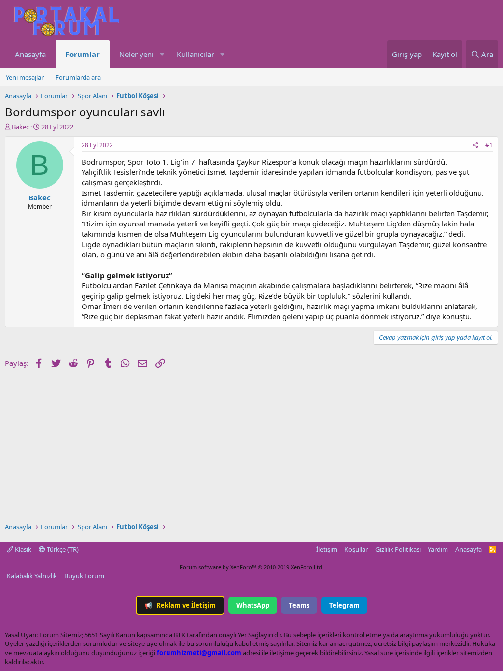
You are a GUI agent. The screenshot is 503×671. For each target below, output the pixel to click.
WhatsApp (252, 605)
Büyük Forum (84, 575)
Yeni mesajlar (25, 77)
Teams (299, 605)
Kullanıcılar (195, 54)
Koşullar (356, 549)
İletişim (326, 549)
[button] (161, 54)
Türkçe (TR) (62, 549)
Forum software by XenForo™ (252, 567)
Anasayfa (30, 54)
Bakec (20, 126)
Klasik (22, 549)
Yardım (438, 549)
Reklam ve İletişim (180, 605)
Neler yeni (136, 54)
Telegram (344, 605)
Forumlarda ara (78, 77)
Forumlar (82, 54)
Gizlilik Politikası (398, 549)
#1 (489, 145)
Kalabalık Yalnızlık (32, 575)
